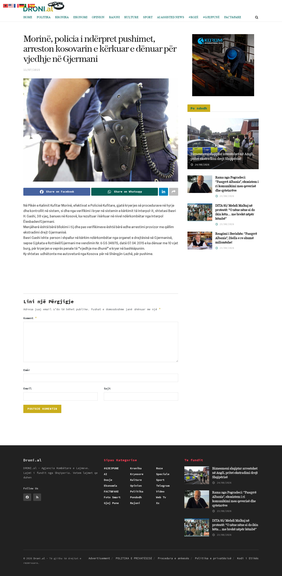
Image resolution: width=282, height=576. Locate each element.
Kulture (131, 17)
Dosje (108, 480)
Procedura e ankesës (173, 558)
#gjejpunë (211, 17)
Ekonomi (80, 17)
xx (157, 503)
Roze (159, 468)
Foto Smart (112, 497)
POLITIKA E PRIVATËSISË (134, 558)
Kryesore (136, 474)
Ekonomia (110, 485)
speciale (162, 474)
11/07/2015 (31, 70)
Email (27, 388)
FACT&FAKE (232, 17)
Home (27, 17)
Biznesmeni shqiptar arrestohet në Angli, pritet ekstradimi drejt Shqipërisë (235, 473)
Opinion (98, 17)
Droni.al (39, 558)
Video (160, 491)
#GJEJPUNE (111, 468)
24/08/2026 (201, 164)
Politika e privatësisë (213, 558)
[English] (11, 5)
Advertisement (99, 558)
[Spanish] (32, 5)
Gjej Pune (111, 503)
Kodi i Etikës (248, 558)
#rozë (193, 17)
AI (105, 474)
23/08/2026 (226, 196)
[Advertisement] (101, 276)
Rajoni (114, 17)
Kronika (62, 17)
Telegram (162, 485)
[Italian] (27, 5)
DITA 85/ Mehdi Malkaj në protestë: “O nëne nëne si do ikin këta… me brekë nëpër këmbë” (235, 525)
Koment (30, 318)
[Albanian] (5, 5)
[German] (22, 5)
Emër (26, 370)
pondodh (136, 497)
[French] (16, 5)
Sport (148, 17)
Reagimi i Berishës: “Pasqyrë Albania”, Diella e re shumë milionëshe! (236, 238)
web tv (161, 497)
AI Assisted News (170, 17)
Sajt (107, 388)
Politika (44, 17)
